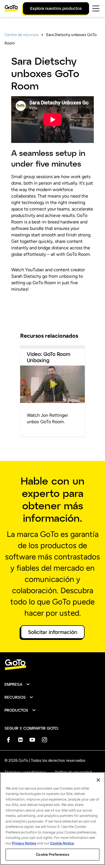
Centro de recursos (21, 34)
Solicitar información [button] (52, 632)
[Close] (98, 780)
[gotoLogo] (11, 8)
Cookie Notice (62, 843)
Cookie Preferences (52, 854)
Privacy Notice (24, 843)
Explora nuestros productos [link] (56, 8)
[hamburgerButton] (96, 8)
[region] (52, 818)
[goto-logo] (52, 665)
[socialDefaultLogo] (8, 739)
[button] (17, 684)
